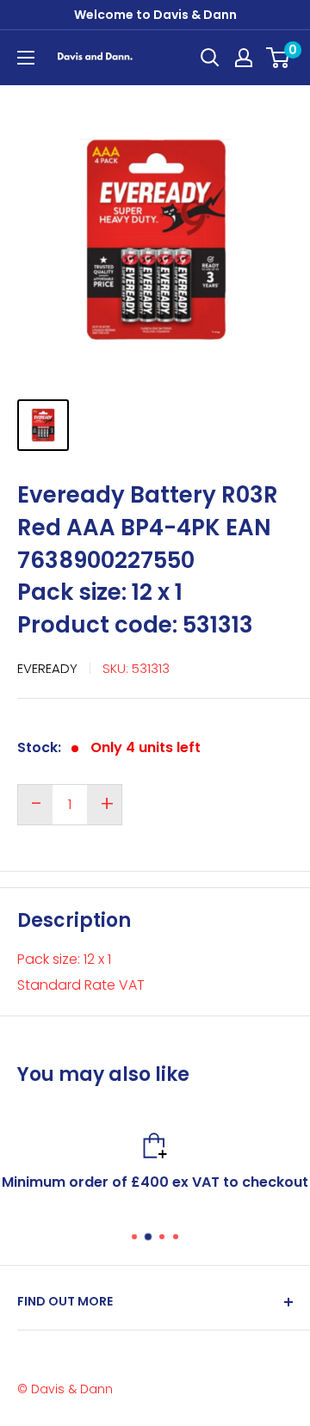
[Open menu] (25, 58)
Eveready (47, 668)
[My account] (243, 57)
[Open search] (210, 57)
